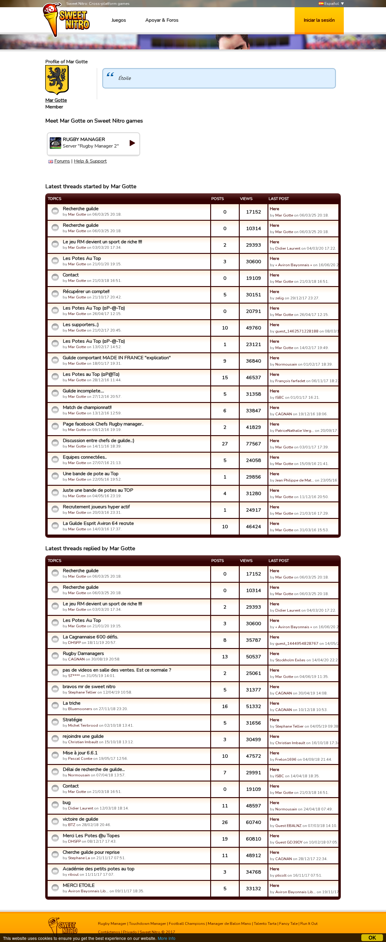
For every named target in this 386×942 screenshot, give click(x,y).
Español (331, 3)
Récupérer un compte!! (86, 291)
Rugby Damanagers (83, 653)
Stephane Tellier (82, 692)
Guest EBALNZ (288, 825)
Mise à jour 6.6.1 (80, 753)
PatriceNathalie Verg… (294, 430)
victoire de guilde (80, 819)
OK (372, 937)
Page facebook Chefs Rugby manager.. (103, 424)
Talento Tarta (265, 923)
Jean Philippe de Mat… (294, 480)
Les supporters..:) (81, 325)
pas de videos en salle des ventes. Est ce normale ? (117, 670)
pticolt (280, 875)
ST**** (74, 675)
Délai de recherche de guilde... (94, 769)
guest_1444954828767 (296, 643)
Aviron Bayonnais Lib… (88, 891)
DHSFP (74, 642)
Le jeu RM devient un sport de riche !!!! (102, 242)
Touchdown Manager (147, 923)
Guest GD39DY (288, 842)
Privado (130, 932)
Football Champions (187, 923)
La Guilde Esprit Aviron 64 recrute (98, 523)
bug (67, 802)
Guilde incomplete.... (83, 391)
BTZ (71, 825)
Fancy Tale (288, 923)
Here (274, 209)
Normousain (286, 364)
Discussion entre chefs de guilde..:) (98, 440)
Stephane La (79, 858)
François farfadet (290, 381)
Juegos (119, 20)
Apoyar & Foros (162, 20)
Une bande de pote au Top (91, 474)
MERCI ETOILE (79, 885)
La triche (72, 703)
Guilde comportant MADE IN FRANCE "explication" (117, 358)
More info (167, 938)
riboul (73, 874)
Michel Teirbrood (83, 725)
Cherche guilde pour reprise (91, 852)
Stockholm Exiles (290, 660)
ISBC (279, 397)
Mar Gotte (56, 100)
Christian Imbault (83, 742)
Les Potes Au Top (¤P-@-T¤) (94, 308)
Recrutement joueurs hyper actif (96, 507)
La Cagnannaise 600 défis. (90, 637)
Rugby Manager (112, 923)
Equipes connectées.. (85, 457)
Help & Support (90, 161)
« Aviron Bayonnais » (293, 265)
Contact (71, 275)
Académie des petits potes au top (98, 869)
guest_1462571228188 (296, 331)
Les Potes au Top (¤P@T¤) (91, 374)
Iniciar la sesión (319, 20)
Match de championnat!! (87, 407)
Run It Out (309, 923)
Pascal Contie (80, 758)
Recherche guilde (81, 209)
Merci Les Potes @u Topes (91, 836)
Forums (62, 161)
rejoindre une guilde (83, 736)
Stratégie (72, 720)
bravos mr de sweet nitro (89, 687)
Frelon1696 (285, 759)
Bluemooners (80, 709)
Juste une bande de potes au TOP (98, 490)
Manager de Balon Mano (229, 923)
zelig (279, 298)
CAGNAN (283, 414)
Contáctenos (109, 932)
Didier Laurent (287, 248)
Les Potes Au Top (82, 258)
